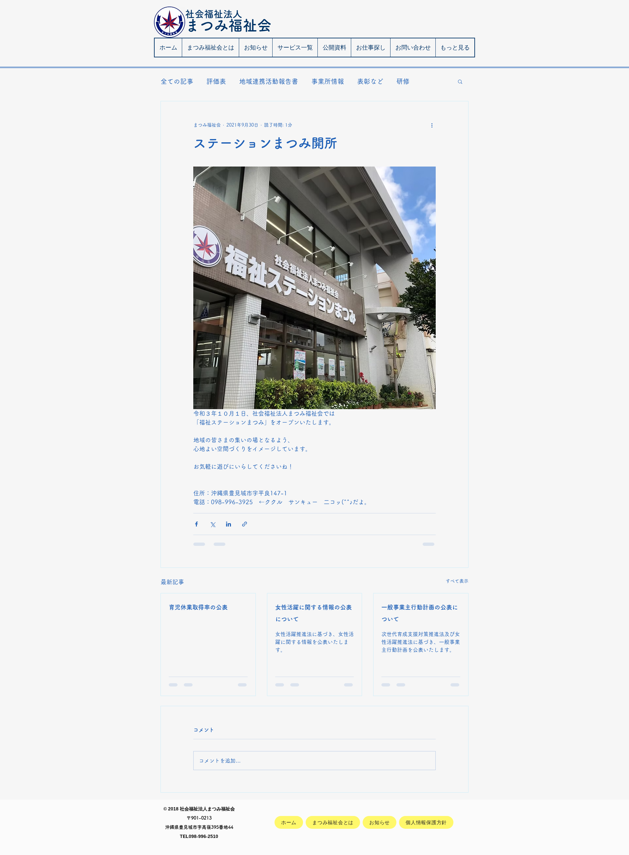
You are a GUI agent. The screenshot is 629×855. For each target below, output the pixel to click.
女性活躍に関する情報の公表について (313, 613)
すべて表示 (457, 581)
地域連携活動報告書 (268, 81)
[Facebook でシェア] (196, 524)
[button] (460, 81)
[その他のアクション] (432, 125)
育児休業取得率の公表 (198, 607)
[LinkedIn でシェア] (228, 524)
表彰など (370, 81)
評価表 (216, 81)
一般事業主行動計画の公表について (419, 613)
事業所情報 (327, 81)
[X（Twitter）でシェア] (212, 524)
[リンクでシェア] (244, 524)
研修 (403, 81)
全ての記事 (177, 81)
